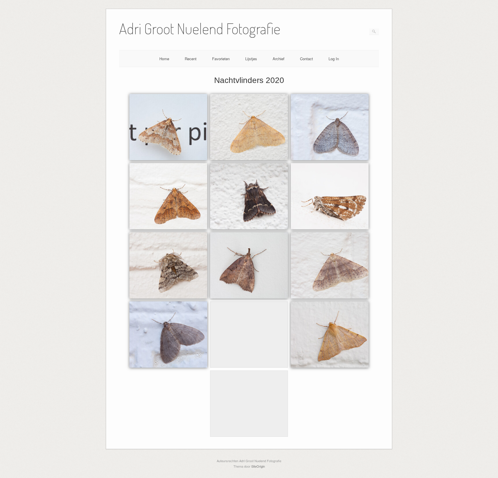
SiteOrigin (258, 466)
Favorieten (221, 58)
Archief (278, 58)
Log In (334, 58)
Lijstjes (251, 58)
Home (164, 58)
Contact (306, 58)
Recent (191, 58)
